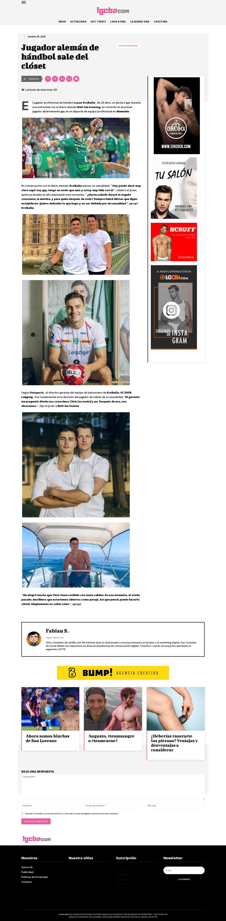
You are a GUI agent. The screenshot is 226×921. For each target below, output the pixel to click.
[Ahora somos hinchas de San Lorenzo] (50, 709)
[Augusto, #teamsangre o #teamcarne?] (113, 709)
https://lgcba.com (55, 637)
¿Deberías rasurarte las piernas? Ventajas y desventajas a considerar (174, 743)
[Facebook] (48, 79)
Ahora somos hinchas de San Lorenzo (47, 738)
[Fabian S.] (33, 639)
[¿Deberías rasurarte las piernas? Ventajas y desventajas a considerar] (176, 709)
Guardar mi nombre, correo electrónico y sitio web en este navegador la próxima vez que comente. (71, 813)
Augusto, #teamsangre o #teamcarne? (111, 738)
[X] (55, 79)
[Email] (69, 79)
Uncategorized (128, 45)
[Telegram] (76, 79)
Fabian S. (57, 631)
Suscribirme (184, 879)
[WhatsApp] (62, 79)
